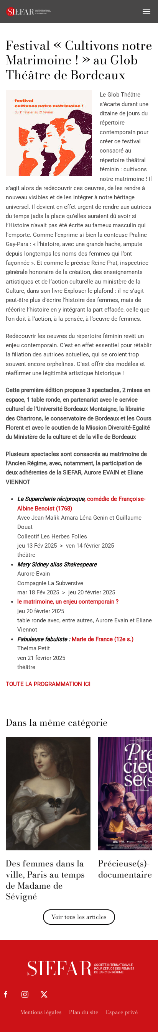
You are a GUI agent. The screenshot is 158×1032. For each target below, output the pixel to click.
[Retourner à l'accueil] (29, 11)
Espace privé (122, 1012)
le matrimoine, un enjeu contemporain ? (67, 601)
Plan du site (83, 1012)
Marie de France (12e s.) (75, 639)
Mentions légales (40, 1012)
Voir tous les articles (79, 916)
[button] (146, 11)
